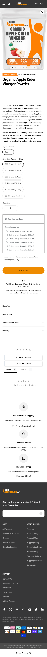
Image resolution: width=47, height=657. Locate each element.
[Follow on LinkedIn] (42, 609)
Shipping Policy (33, 542)
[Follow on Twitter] (10, 609)
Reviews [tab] (9, 369)
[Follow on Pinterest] (23, 609)
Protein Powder (9, 542)
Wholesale (7, 588)
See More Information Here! (23, 426)
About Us (30, 529)
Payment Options (34, 556)
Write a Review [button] (25, 357)
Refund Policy (32, 551)
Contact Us (7, 579)
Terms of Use (32, 538)
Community (31, 565)
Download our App (10, 547)
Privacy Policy (32, 533)
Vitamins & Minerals (11, 533)
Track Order (7, 592)
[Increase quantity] (15, 208)
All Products (7, 529)
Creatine (6, 538)
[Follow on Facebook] (4, 609)
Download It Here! (23, 476)
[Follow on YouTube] (29, 609)
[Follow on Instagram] (17, 609)
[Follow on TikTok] (36, 609)
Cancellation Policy (34, 547)
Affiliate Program (9, 601)
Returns (6, 597)
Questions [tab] (24, 369)
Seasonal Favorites (28, 74)
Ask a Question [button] (25, 363)
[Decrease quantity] (6, 208)
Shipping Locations (34, 560)
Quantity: (6, 203)
